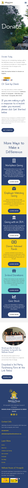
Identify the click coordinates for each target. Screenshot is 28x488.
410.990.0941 (5, 430)
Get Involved (4, 453)
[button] (25, 2)
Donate (3, 462)
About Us (3, 447)
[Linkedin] (14, 414)
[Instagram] (16, 414)
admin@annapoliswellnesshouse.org (11, 433)
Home (3, 445)
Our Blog (3, 459)
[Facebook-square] (11, 414)
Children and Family (6, 450)
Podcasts (3, 456)
